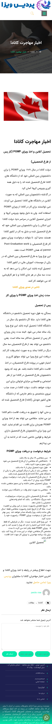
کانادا (33, 52)
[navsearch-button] (32, 13)
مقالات (31, 602)
